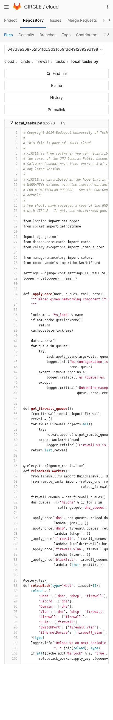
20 (16, 232)
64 (16, 461)
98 (16, 638)
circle (25, 61)
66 (16, 471)
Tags (66, 34)
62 (16, 450)
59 (16, 435)
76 (16, 523)
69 (16, 487)
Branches (47, 34)
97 (16, 632)
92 (16, 606)
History (56, 97)
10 (16, 179)
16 (16, 211)
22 (16, 242)
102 (15, 659)
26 (16, 263)
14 (16, 200)
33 (16, 299)
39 (16, 330)
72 (16, 502)
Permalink (56, 109)
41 (16, 341)
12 (16, 190)
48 (16, 377)
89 (16, 591)
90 (16, 596)
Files (8, 34)
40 (16, 336)
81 (16, 549)
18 (16, 221)
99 (16, 643)
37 (16, 320)
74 (16, 513)
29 (16, 278)
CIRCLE (33, 7)
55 (16, 414)
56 (16, 419)
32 (16, 294)
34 (16, 304)
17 (16, 216)
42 (16, 346)
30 (16, 284)
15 (16, 205)
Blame (56, 85)
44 (16, 356)
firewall (42, 61)
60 (16, 440)
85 (16, 570)
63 (16, 455)
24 (16, 252)
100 (15, 648)
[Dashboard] (17, 9)
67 (16, 476)
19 (16, 226)
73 (16, 508)
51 (16, 393)
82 (16, 554)
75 (16, 518)
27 (16, 268)
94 (16, 617)
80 (16, 544)
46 (16, 367)
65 (16, 466)
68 (16, 481)
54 (16, 409)
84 (16, 565)
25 (16, 258)
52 (16, 398)
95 (16, 622)
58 (16, 429)
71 (16, 497)
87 (16, 580)
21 (16, 237)
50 (16, 388)
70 (16, 492)
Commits (26, 34)
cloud (52, 7)
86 (16, 575)
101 (15, 653)
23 (16, 247)
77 (16, 528)
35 (16, 310)
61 (16, 445)
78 (16, 534)
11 (16, 185)
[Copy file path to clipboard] (62, 123)
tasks (60, 61)
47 (16, 372)
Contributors (87, 34)
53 (16, 403)
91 (16, 601)
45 (16, 362)
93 (16, 612)
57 (16, 424)
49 (16, 383)
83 (16, 560)
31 (16, 289)
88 (16, 586)
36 (16, 315)
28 (16, 273)
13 (16, 195)
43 (16, 351)
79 (16, 539)
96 (16, 627)
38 (16, 325)
